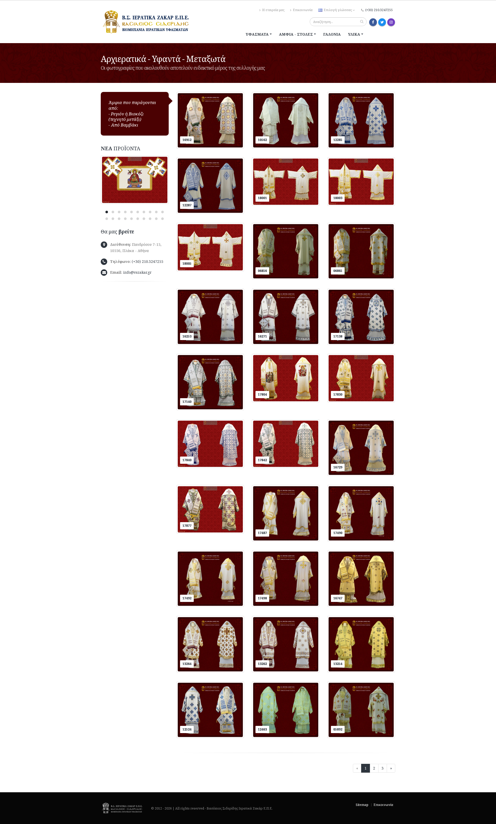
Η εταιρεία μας (272, 10)
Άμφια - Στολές (296, 34)
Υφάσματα (257, 34)
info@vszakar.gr (137, 272)
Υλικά (354, 34)
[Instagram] (391, 22)
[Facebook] (373, 22)
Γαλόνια (332, 34)
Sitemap (362, 805)
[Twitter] (382, 22)
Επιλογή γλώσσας (338, 10)
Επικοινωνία (302, 10)
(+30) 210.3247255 (379, 10)
